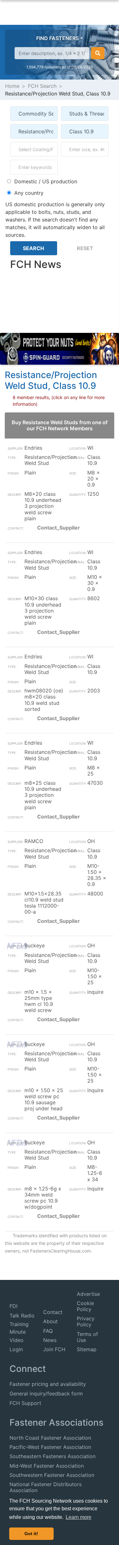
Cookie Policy (85, 1306)
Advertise (88, 1294)
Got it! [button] (31, 1533)
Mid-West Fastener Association (47, 1466)
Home (12, 86)
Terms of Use (87, 1337)
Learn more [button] (78, 1517)
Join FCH (54, 1349)
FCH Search (42, 86)
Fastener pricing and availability (48, 1384)
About (50, 1321)
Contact (53, 1312)
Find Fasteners (57, 38)
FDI (13, 1306)
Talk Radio (22, 1315)
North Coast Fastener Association (50, 1438)
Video (16, 1340)
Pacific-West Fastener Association (50, 1447)
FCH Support (25, 1403)
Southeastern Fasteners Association (53, 1456)
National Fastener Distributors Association (46, 1487)
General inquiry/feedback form (46, 1393)
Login (16, 1349)
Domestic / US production (45, 181)
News (49, 1340)
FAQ (48, 1331)
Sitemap (86, 1349)
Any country (28, 193)
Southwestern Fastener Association (52, 1475)
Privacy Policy (86, 1321)
